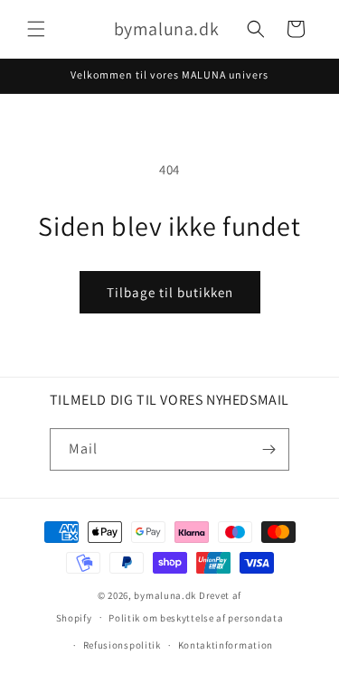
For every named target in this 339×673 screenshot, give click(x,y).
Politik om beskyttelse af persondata (195, 618)
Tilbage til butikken (170, 292)
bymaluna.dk (165, 595)
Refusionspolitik (122, 645)
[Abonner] (268, 449)
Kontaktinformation (226, 645)
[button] (36, 29)
